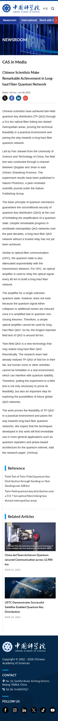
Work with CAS (48, 20)
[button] (56, 20)
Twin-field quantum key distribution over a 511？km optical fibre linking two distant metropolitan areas (29, 495)
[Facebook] (5, 710)
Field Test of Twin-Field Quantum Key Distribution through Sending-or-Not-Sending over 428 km (28, 481)
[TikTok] (43, 710)
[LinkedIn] (24, 710)
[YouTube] (52, 710)
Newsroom (9, 20)
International (29, 20)
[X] (34, 710)
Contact (9, 675)
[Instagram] (15, 710)
